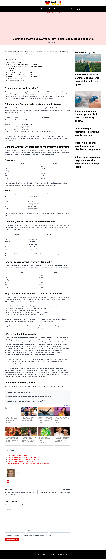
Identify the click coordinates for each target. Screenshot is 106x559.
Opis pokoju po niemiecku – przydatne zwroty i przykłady (87, 131)
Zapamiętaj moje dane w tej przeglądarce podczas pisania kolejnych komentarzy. (29, 535)
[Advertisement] (53, 26)
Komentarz (9, 510)
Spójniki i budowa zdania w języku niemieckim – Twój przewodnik (20, 492)
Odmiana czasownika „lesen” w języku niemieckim (23, 459)
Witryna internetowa (57, 531)
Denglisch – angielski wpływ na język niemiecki (55, 491)
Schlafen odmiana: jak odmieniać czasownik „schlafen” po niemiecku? (29, 463)
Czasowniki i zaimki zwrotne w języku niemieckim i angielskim (88, 146)
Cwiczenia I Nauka (47, 9)
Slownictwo (66, 9)
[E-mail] (8, 482)
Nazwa (8, 531)
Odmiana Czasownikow (32, 9)
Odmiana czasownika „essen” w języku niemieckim (23, 457)
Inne (72, 9)
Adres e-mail (32, 531)
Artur (48, 42)
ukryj (16, 59)
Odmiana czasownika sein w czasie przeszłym (21, 461)
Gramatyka (57, 9)
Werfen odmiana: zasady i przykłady (18, 455)
